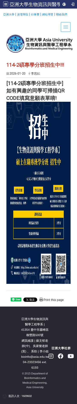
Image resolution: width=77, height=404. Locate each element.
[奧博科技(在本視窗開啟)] (5, 396)
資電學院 (22, 14)
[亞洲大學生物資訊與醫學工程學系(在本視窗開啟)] (38, 37)
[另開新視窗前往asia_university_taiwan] (51, 356)
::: (2, 13)
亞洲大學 (8, 14)
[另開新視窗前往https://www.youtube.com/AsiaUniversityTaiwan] (71, 356)
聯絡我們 (61, 14)
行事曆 (35, 14)
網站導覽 (47, 14)
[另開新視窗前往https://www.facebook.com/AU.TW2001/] (60, 356)
